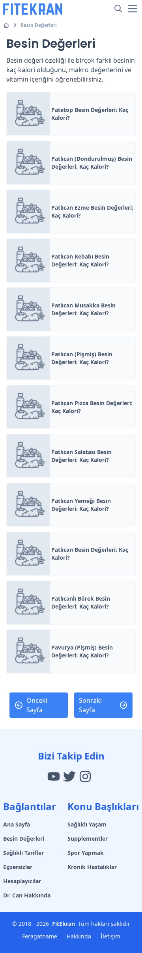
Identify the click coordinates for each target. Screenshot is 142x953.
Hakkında (79, 936)
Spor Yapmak (85, 852)
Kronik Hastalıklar (92, 867)
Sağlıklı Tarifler (23, 852)
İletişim (110, 936)
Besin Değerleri (39, 25)
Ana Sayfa (16, 824)
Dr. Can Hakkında (26, 895)
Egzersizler (17, 867)
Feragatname (39, 936)
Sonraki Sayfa (90, 705)
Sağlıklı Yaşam (86, 824)
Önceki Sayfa (36, 705)
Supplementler (87, 838)
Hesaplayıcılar (22, 881)
